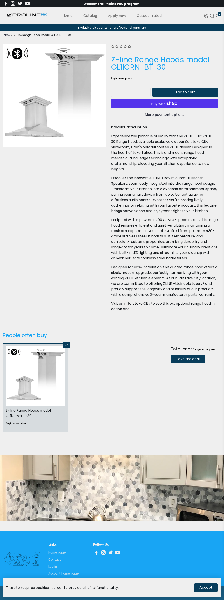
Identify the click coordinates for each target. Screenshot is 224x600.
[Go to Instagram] (13, 4)
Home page (57, 552)
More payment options (164, 114)
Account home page (63, 574)
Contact (54, 560)
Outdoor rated (149, 15)
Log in (52, 567)
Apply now (117, 15)
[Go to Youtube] (27, 4)
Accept (206, 587)
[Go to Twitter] (20, 4)
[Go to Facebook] (6, 4)
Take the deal (188, 358)
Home (67, 15)
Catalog (90, 15)
